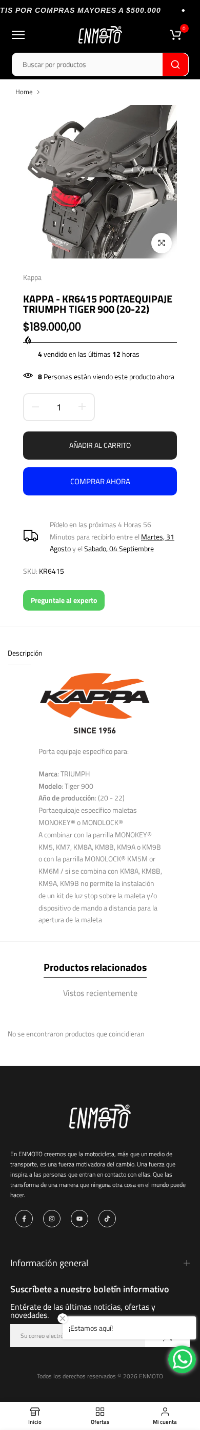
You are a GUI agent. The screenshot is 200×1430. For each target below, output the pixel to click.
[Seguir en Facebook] (24, 1218)
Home (24, 91)
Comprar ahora (100, 481)
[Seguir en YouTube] (79, 1218)
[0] (175, 34)
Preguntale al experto (64, 600)
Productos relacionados (95, 967)
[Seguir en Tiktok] (107, 1218)
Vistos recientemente (100, 993)
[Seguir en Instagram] (52, 1218)
